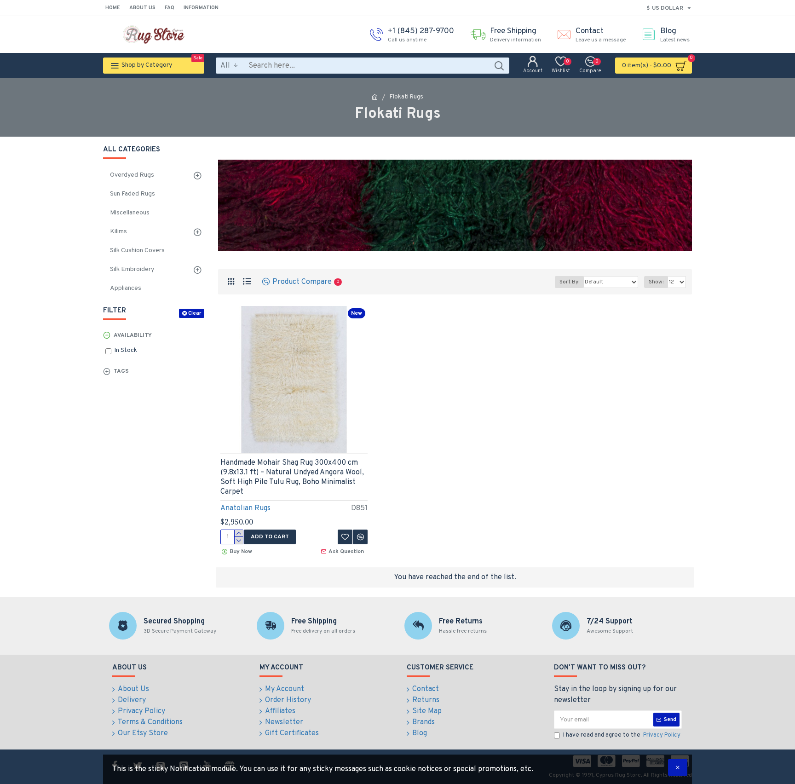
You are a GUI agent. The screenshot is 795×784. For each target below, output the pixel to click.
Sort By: (569, 282)
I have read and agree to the (621, 735)
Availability (133, 335)
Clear (194, 313)
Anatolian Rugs (245, 508)
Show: (656, 282)
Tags (121, 371)
